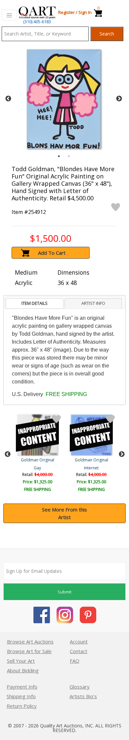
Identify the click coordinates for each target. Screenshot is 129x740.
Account (79, 641)
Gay (37, 468)
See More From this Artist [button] (64, 513)
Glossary (79, 686)
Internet (91, 468)
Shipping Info (21, 696)
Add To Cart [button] (51, 252)
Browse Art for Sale (29, 651)
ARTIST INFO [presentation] (93, 303)
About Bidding (23, 670)
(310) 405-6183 (37, 22)
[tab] (35, 303)
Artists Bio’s (83, 696)
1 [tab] (59, 156)
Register (66, 12)
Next (119, 99)
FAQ (74, 660)
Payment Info (22, 686)
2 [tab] (68, 156)
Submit (64, 592)
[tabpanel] (64, 99)
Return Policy (22, 706)
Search (107, 34)
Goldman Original (37, 460)
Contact (78, 651)
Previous (8, 99)
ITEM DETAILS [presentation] (35, 303)
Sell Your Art (21, 660)
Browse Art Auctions (30, 641)
